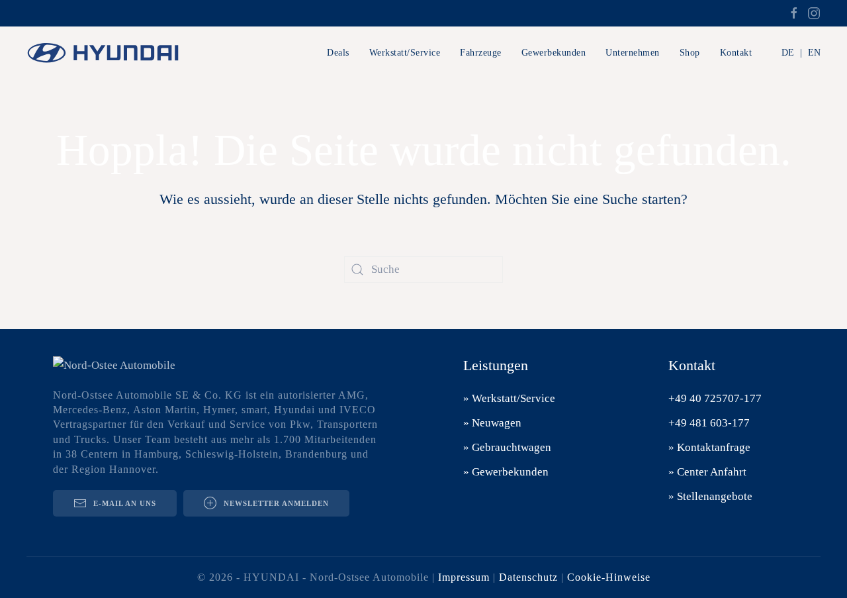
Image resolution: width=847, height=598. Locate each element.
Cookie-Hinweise (608, 577)
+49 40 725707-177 (715, 398)
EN (814, 53)
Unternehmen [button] (632, 53)
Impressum (464, 577)
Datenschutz (528, 577)
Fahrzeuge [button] (481, 53)
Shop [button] (690, 53)
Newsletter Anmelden (276, 503)
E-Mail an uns (124, 503)
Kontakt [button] (736, 53)
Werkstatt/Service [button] (405, 53)
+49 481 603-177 (709, 423)
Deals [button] (338, 53)
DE (787, 53)
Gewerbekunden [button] (553, 53)
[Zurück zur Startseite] (109, 52)
